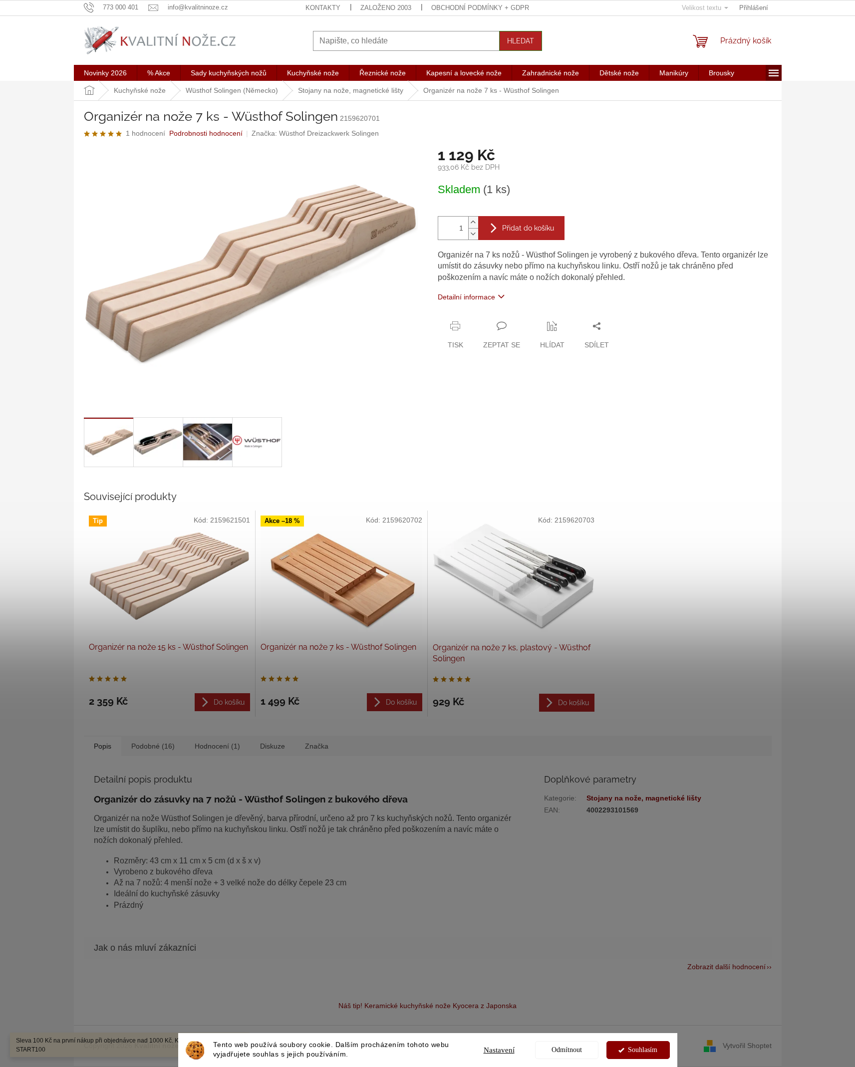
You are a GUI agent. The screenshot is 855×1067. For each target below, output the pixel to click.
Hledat (520, 41)
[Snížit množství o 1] (473, 234)
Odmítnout (567, 1050)
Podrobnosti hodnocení (206, 133)
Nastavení (499, 1050)
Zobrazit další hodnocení (726, 967)
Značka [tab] (316, 746)
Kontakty (322, 7)
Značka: (315, 133)
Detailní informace (466, 297)
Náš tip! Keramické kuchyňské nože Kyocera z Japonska (427, 1006)
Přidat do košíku (528, 228)
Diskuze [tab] (272, 746)
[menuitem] (105, 73)
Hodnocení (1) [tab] (217, 746)
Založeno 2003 (385, 7)
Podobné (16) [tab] (153, 746)
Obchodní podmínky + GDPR (480, 7)
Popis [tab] (102, 746)
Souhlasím (642, 1050)
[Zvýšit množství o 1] (473, 222)
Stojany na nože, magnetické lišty (643, 798)
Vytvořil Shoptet (747, 1046)
